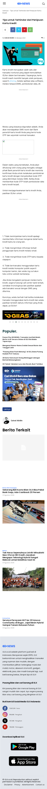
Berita (5, 550)
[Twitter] (18, 29)
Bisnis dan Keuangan (10, 488)
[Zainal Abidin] (6, 420)
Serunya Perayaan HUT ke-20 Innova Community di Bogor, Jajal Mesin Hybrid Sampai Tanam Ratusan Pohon (23, 622)
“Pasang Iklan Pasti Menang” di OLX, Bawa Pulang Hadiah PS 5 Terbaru (23, 353)
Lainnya (5, 11)
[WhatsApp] (30, 29)
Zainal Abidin (9, 38)
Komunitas (6, 618)
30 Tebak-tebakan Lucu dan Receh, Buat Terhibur (23, 364)
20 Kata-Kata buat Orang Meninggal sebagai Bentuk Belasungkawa (21, 359)
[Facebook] (12, 29)
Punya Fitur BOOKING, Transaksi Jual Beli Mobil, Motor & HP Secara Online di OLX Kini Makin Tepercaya (21, 339)
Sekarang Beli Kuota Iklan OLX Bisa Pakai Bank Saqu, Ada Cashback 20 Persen (23, 491)
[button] (10, 322)
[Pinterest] (24, 29)
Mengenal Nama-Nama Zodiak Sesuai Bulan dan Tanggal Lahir (22, 347)
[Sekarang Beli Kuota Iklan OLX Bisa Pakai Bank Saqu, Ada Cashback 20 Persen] (23, 460)
